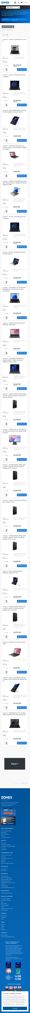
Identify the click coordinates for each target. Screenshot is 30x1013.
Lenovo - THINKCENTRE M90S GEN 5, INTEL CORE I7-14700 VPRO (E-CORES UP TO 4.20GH (14, 608)
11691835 (4, 522)
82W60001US (6, 341)
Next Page (25, 783)
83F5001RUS (5, 590)
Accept (15, 1008)
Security (3, 835)
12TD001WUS (5, 554)
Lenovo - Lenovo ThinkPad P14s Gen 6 (15, 40)
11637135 (4, 203)
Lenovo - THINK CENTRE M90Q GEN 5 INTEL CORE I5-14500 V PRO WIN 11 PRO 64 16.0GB (15, 395)
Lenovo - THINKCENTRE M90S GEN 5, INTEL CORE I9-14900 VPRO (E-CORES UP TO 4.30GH (14, 466)
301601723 (5, 274)
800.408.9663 (4, 935)
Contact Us (4, 932)
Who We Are (4, 866)
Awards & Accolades (5, 900)
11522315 (4, 168)
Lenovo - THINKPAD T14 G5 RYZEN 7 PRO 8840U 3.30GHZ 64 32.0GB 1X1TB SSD (14, 289)
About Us (3, 840)
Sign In (26, 2)
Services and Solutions (7, 828)
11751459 (4, 416)
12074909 (5, 700)
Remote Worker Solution (6, 879)
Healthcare (3, 917)
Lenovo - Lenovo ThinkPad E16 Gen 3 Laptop (14, 75)
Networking (3, 832)
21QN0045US (5, 696)
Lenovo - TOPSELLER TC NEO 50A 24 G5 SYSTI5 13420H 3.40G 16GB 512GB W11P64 (15, 431)
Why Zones (3, 843)
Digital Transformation (6, 881)
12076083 (5, 239)
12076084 (5, 97)
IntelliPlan (3, 860)
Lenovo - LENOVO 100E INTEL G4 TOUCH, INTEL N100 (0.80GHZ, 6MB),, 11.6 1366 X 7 (15, 147)
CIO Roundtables (5, 905)
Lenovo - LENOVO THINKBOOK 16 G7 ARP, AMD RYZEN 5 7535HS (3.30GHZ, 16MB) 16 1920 (15, 182)
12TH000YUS (5, 412)
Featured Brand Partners (6, 893)
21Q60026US (5, 270)
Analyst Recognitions (5, 898)
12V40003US (5, 483)
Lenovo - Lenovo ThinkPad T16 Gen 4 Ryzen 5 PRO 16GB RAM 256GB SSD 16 (15, 679)
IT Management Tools (7, 852)
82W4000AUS (6, 660)
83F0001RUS (5, 129)
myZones (3, 856)
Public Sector (4, 915)
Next (14, 763)
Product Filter (7, 26)
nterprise (3, 861)
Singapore (3, 929)
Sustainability (4, 849)
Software (3, 884)
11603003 (5, 381)
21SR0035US (5, 235)
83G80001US (5, 164)
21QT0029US (5, 58)
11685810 (4, 735)
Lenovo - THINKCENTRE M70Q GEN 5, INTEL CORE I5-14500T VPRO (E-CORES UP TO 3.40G (14, 537)
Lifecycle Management (6, 877)
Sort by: (7, 7)
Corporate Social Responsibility (8, 846)
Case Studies (4, 903)
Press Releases (4, 910)
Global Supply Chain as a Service (8, 882)
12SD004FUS (5, 448)
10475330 (5, 664)
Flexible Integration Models (7, 863)
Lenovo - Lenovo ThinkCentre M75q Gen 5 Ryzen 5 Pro (14, 501)
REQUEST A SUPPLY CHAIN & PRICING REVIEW (15, 20)
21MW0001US (6, 200)
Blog (2, 902)
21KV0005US (5, 731)
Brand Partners (5, 890)
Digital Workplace (5, 834)
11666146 (4, 487)
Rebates (15, 66)
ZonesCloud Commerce (6, 858)
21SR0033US (5, 93)
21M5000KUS (5, 377)
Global (2, 922)
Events (2, 906)
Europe (2, 926)
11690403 (5, 558)
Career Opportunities (6, 844)
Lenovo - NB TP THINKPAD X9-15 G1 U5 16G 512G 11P (14, 253)
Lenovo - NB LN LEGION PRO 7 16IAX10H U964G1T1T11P (13, 572)
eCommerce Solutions (6, 855)
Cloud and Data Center (6, 830)
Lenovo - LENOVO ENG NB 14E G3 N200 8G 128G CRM (14, 324)
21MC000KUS (5, 306)
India (2, 927)
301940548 (5, 62)
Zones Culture (4, 868)
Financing (3, 847)
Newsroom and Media (7, 896)
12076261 (4, 132)
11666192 (4, 629)
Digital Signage (4, 885)
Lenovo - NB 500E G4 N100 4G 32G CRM (14, 643)
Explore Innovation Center (7, 908)
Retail (2, 919)
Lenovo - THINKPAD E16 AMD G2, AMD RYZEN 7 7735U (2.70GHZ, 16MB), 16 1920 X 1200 (13, 360)
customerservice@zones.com (8, 936)
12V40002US (5, 625)
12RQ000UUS (6, 519)
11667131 (4, 310)
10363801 (5, 345)
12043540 (5, 452)
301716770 (5, 593)
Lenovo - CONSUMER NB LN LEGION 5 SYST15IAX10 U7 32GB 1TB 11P (14, 111)
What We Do (4, 873)
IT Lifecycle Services (5, 837)
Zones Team (4, 870)
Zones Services (4, 876)
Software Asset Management (7, 887)
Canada (3, 924)
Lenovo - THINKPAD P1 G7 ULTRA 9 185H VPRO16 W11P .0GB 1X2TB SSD (14, 714)
